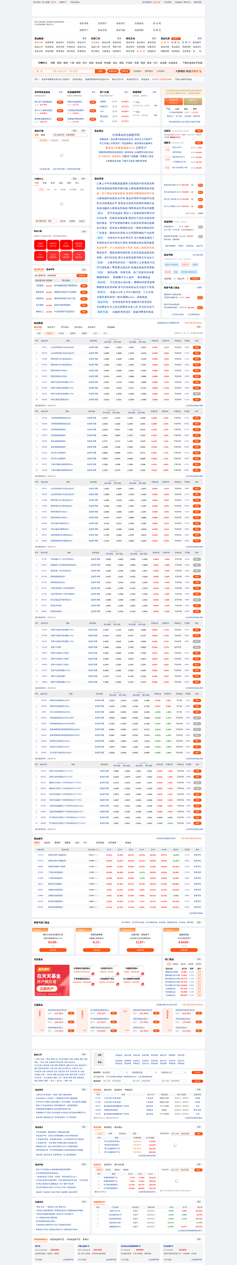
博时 (70, 1059)
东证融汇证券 (67, 1068)
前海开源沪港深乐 (170, 185)
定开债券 (112, 843)
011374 (40, 861)
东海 (85, 1065)
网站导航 (197, 2)
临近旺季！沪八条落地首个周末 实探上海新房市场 (114, 248)
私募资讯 (152, 47)
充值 (199, 131)
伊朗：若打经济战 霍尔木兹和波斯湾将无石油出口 (114, 257)
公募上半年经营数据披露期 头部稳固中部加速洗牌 (114, 183)
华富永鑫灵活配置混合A (60, 399)
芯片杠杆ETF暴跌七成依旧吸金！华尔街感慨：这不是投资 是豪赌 (61, 1102)
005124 (44, 600)
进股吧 (72, 221)
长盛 (67, 1062)
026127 (43, 783)
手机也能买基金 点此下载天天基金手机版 (184, 122)
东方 (76, 1065)
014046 (40, 895)
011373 (40, 855)
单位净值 (43, 140)
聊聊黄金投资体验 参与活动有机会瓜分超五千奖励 (114, 287)
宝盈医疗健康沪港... (171, 297)
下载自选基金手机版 (192, 63)
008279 (44, 653)
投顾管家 (49, 42)
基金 (115, 63)
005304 (40, 907)
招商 (64, 1074)
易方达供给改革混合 (112, 1141)
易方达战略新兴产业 (112, 1148)
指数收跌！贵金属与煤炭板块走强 (116, 139)
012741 (44, 588)
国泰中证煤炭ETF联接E (60, 659)
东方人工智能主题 (170, 206)
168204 (44, 682)
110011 (43, 712)
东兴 (50, 1068)
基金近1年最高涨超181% (120, 147)
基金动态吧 (73, 1192)
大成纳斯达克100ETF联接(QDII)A (170, 989)
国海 (85, 1071)
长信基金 (182, 922)
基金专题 (130, 51)
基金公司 (39, 47)
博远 (76, 1059)
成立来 (175, 850)
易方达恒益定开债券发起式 (60, 600)
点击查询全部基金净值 (194, 406)
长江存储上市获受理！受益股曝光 (116, 143)
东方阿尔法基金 (178, 314)
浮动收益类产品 (73, 1239)
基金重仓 (108, 1127)
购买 (60, 102)
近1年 (142, 850)
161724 (44, 382)
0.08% (187, 541)
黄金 (149, 63)
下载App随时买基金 (183, 79)
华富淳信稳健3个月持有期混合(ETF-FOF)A (65, 794)
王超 (197, 1106)
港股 (121, 63)
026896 (98, 1110)
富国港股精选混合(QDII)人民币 (62, 718)
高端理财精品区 (41, 1239)
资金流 (81, 221)
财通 (70, 1062)
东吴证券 (45, 1068)
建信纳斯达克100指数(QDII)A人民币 (172, 979)
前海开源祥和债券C (62, 305)
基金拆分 (118, 1090)
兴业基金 (162, 922)
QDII (77, 843)
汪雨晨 (197, 1098)
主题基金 (106, 51)
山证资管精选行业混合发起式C (62, 347)
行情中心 (42, 63)
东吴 (41, 1068)
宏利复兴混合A (139, 1028)
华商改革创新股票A (111, 1145)
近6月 (131, 850)
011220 (44, 453)
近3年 (153, 850)
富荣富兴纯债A (56, 611)
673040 (44, 359)
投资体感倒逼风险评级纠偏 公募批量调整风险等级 (114, 188)
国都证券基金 (172, 922)
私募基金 (82, 51)
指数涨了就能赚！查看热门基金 (138, 156)
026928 (43, 823)
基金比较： (98, 1081)
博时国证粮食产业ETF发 (64, 298)
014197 (43, 777)
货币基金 (100, 843)
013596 (44, 388)
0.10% (187, 382)
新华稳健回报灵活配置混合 (66, 285)
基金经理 (50, 269)
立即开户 (141, 147)
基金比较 (106, 42)
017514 (44, 571)
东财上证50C (177, 147)
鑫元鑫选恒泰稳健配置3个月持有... (117, 1106)
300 (55, 189)
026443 (43, 735)
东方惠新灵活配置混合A (99, 1010)
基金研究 (130, 47)
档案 (96, 347)
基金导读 (99, 178)
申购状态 (71, 47)
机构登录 (196, 116)
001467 (44, 529)
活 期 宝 (157, 30)
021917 (44, 606)
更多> (61, 92)
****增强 (136, 112)
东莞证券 (80, 1065)
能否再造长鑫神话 (143, 143)
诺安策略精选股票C (58, 435)
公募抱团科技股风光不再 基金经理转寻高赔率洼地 (114, 198)
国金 (41, 1074)
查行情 (62, 221)
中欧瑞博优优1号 (115, 1215)
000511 (44, 535)
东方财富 (73, 189)
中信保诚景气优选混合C (64, 311)
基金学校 (152, 42)
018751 (44, 347)
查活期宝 (95, 51)
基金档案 (49, 51)
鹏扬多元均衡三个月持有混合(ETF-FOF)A (65, 783)
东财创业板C (177, 152)
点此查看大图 (44, 169)
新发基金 (49, 47)
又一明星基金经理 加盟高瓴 (46, 1218)
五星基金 (186, 51)
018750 (44, 353)
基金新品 (176, 47)
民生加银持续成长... (171, 307)
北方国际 (40, 305)
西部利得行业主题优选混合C (62, 365)
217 (116, 1118)
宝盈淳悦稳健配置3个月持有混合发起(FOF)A (66, 806)
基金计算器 (55, 1192)
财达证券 (42, 1062)
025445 (44, 418)
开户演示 (179, 116)
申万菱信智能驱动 (111, 1185)
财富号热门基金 (41, 922)
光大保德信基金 (194, 314)
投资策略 (141, 47)
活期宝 (165, 42)
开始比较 (197, 1081)
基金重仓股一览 (59, 1155)
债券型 (57, 843)
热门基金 (169, 959)
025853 (43, 724)
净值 (37, 135)
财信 (85, 1062)
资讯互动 (130, 38)
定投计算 (106, 47)
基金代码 (44, 341)
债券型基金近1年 (130, 1077)
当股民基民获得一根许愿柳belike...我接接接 (112, 297)
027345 (44, 582)
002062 (44, 541)
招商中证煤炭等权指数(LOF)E (62, 394)
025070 (43, 753)
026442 (43, 729)
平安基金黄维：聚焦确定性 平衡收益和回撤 (52, 1132)
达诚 (60, 1065)
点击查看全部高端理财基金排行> (190, 1231)
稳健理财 (165, 51)
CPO (102, 111)
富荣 (47, 1071)
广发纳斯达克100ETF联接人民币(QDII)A (172, 995)
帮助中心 (187, 2)
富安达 (75, 1068)
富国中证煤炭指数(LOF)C (60, 670)
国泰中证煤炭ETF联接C (60, 665)
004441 (44, 611)
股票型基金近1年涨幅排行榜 (168, 323)
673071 (44, 370)
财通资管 (74, 1062)
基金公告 (82, 47)
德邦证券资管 (48, 1065)
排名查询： (166, 1170)
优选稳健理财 (74, 92)
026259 (43, 741)
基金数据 (39, 38)
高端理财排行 (99, 1202)
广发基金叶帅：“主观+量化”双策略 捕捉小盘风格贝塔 (56, 1143)
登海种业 (40, 298)
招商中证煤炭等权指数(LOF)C (62, 388)
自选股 (163, 63)
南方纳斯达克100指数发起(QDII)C (172, 985)
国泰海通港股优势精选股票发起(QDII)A (65, 729)
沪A (41, 189)
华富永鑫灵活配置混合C (60, 529)
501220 (43, 771)
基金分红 (82, 42)
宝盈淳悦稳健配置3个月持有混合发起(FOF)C (66, 812)
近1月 (109, 850)
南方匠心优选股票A (58, 453)
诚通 (79, 1062)
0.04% (187, 559)
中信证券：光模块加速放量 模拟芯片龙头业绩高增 (114, 218)
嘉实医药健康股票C (55, 907)
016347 (44, 394)
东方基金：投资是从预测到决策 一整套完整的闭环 (114, 228)
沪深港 (129, 63)
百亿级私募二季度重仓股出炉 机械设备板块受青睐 (114, 267)
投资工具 (95, 38)
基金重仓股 (39, 269)
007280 (43, 700)
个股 (72, 63)
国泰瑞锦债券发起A (58, 577)
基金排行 (120, 23)
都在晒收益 (128, 278)
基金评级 (60, 47)
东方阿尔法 (66, 1065)
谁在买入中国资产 (143, 139)
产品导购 (167, 2)
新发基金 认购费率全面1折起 (139, 152)
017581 (44, 559)
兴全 (53, 1074)
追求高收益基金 (42, 92)
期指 (59, 63)
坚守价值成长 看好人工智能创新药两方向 (119, 213)
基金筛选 (117, 42)
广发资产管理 (79, 1071)
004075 (40, 890)
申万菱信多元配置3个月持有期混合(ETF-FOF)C (67, 823)
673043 (44, 365)
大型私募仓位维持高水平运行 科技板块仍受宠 (53, 1225)
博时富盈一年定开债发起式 (60, 571)
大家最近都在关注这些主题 (166, 1005)
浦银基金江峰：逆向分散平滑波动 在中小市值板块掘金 (57, 1146)
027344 (44, 577)
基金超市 (197, 42)
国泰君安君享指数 (171, 236)
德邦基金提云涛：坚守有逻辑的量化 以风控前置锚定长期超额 (59, 1150)
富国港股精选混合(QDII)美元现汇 (63, 724)
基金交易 (156, 2)
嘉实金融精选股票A (58, 441)
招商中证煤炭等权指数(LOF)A (62, 382)
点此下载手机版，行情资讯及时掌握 (66, 169)
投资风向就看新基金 (189, 272)
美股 (136, 63)
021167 (44, 464)
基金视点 (99, 131)
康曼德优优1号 (115, 1227)
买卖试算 (181, 1055)
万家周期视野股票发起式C (61, 424)
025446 (44, 424)
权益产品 (199, 246)
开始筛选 (195, 278)
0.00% (187, 347)
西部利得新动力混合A (59, 370)
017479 (40, 872)
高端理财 (139, 30)
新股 (91, 63)
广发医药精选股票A (55, 872)
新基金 (128, 843)
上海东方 (71, 1065)
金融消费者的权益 (127, 312)
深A (48, 189)
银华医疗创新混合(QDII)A (60, 741)
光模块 (103, 101)
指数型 (68, 843)
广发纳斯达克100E (179, 162)
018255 (44, 565)
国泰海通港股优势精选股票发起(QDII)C (65, 735)
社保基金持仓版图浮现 (126, 134)
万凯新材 (40, 285)
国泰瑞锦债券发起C (57, 582)
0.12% (187, 359)
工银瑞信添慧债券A (76, 110)
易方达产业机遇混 (170, 199)
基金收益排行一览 (62, 1117)
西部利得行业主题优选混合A (62, 359)
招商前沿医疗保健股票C (57, 861)
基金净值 (83, 23)
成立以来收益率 (41, 1250)
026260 (43, 747)
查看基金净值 (114, 161)
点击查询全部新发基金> (194, 1118)
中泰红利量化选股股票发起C (62, 470)
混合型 (47, 843)
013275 (44, 670)
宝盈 (73, 1059)
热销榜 (200, 213)
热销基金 (176, 51)
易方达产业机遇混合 (43, 102)
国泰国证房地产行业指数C (65, 292)
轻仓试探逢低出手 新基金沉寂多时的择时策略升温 (114, 203)
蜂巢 (79, 1068)
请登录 (53, 2)
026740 (98, 1114)
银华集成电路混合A (43, 119)
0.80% (187, 571)
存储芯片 (104, 106)
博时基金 (190, 922)
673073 (44, 376)
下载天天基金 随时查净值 (134, 161)
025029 (43, 806)
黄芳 (195, 1110)
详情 (155, 106)
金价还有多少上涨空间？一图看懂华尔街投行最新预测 (56, 1098)
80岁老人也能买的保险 (162, 79)
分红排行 (172, 1061)
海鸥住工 (40, 311)
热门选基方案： (100, 1077)
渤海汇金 (49, 1059)
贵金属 (167, 272)
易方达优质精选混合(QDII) (60, 712)
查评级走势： (165, 1133)
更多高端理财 (170, 246)
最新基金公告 (49, 1117)
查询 (198, 1134)
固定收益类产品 (57, 1239)
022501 (44, 659)
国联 (49, 1074)
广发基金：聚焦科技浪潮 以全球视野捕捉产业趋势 (114, 233)
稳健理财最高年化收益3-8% (97, 79)
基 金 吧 (157, 23)
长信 (82, 1062)
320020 (44, 429)
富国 (44, 1071)
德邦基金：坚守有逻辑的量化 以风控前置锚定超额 (114, 223)
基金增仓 (118, 1127)
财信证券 (36, 1065)
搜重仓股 (82, 275)
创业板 (99, 63)
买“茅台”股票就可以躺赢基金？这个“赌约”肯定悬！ (55, 1184)
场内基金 (71, 51)
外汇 (156, 63)
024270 (44, 435)
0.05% (188, 794)
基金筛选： (98, 1072)
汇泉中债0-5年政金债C (112, 1102)
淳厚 (47, 1062)
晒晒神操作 (101, 278)
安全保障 (187, 116)
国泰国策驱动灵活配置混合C (62, 541)
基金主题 (38, 231)
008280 (44, 665)
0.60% (187, 565)
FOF (85, 843)
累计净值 (117, 342)
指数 (53, 63)
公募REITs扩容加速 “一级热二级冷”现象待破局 (54, 1095)
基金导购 (120, 30)
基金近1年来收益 (171, 265)
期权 (65, 63)
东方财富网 (146, 2)
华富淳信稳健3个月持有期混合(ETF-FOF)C (65, 800)
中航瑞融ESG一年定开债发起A (62, 559)
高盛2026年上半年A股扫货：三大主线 (120, 292)
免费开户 (63, 2)
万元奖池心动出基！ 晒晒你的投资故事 (120, 282)
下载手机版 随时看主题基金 (192, 1005)
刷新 (74, 131)
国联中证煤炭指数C (58, 676)
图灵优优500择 (115, 1223)
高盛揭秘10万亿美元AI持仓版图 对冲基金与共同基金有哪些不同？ (61, 1113)
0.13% (191, 995)
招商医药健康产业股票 (56, 866)
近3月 (120, 850)
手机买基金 (75, 2)
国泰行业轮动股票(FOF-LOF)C (61, 777)
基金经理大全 (132, 79)
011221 (44, 458)
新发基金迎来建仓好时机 (166, 838)
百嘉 (62, 1059)
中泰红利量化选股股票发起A (62, 464)
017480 (40, 878)
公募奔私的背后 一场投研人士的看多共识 (119, 263)
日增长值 (154, 341)
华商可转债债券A (75, 102)
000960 (40, 866)
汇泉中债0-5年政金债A (112, 1098)
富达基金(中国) (38, 1071)
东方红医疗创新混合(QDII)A (61, 753)
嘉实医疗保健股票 (55, 884)
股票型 (37, 843)
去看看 (199, 288)
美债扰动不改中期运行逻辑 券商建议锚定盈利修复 (114, 243)
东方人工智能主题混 (43, 110)
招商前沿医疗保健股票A (57, 855)
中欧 (67, 1074)
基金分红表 (48, 1155)
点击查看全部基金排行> (147, 1192)
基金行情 (39, 131)
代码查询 (137, 71)
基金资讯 (130, 42)
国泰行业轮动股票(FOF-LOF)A (61, 771)
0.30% (187, 577)
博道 (45, 1059)
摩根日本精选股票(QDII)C (60, 706)
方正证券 (57, 1071)
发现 (197, 51)
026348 (43, 800)
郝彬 (199, 1110)
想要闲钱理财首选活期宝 (111, 152)
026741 (98, 1106)
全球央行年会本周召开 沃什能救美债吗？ (119, 238)
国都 (70, 1071)
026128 (43, 788)
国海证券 (36, 1074)
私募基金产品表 (42, 1229)
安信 (40, 1059)
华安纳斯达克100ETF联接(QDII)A (170, 992)
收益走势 (54, 140)
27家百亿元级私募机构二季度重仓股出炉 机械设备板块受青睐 (59, 1210)
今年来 (164, 850)
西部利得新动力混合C (59, 376)
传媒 (176, 272)
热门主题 (104, 92)
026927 (43, 817)
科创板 (107, 63)
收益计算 (95, 47)
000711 (40, 884)
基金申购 (154, 1055)
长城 (84, 1059)
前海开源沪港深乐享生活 (57, 1010)
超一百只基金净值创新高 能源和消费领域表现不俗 (114, 193)
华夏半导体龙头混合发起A (100, 1028)
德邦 (43, 1065)
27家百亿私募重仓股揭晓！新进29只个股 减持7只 (55, 1214)
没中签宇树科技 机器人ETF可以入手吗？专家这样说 (56, 1187)
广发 (74, 1071)
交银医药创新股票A (55, 890)
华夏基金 (149, 1110)
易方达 (59, 1074)
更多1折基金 (190, 213)
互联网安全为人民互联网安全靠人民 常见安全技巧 (114, 307)
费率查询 (149, 71)
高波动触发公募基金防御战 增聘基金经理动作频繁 (114, 208)
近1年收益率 (125, 1250)
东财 (57, 1065)
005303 (40, 901)
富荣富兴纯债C (56, 606)
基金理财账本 (71, 1155)
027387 (98, 1098)
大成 (54, 1065)
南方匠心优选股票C (58, 458)
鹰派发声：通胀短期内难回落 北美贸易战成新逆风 (114, 252)
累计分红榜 (119, 1165)
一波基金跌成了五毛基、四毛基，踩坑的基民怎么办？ (56, 1177)
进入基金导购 (198, 255)
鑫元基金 (149, 1106)
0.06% (187, 535)
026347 (43, 794)
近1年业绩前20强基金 (114, 1077)
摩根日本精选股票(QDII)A (60, 700)
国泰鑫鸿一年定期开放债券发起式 (63, 565)
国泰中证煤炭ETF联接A (60, 653)
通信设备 (104, 116)
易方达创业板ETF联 (180, 168)
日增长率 (165, 341)
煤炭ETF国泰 (56, 647)
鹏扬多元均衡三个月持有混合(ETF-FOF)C (65, 788)
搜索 (100, 71)
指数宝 (175, 42)
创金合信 (51, 1062)
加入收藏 (45, 2)
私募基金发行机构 (70, 1229)
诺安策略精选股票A (58, 429)
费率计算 (117, 47)
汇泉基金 (149, 1098)
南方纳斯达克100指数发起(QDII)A (172, 982)
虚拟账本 (117, 51)
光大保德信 (66, 1071)
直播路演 (151, 51)
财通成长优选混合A (55, 1019)
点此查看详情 (68, 1260)
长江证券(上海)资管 (60, 1062)
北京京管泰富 (56, 1059)
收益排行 (197, 47)
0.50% (188, 783)
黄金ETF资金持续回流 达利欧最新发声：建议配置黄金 (57, 1105)
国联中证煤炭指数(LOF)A (60, 682)
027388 (98, 1102)
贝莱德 (66, 1059)
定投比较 (154, 1061)
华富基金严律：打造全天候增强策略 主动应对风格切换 (57, 1136)
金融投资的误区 (113, 312)
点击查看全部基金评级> (147, 1156)
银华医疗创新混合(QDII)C (60, 747)
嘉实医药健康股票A (55, 901)
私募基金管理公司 (56, 1229)
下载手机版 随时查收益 (193, 323)
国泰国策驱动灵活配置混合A (62, 535)
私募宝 (186, 42)
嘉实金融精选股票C (58, 447)
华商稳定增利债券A (76, 119)
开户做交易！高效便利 (110, 156)
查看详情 (197, 855)
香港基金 (60, 51)
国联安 (45, 1074)
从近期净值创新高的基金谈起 (47, 1173)
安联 (37, 1059)
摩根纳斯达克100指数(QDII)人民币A (172, 975)
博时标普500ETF (178, 157)
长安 (81, 1059)
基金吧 (141, 51)
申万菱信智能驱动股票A (99, 1019)
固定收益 (189, 246)
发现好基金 (77, 79)
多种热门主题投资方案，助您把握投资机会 (50, 236)
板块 (78, 63)
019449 (43, 706)
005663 (44, 447)
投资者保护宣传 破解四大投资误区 (120, 302)
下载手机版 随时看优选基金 (191, 838)
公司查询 (160, 71)
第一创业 (60, 1068)
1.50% (188, 718)
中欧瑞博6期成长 (115, 1219)
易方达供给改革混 (170, 192)
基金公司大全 (118, 79)
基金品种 (39, 51)
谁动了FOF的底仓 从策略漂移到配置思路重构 (53, 1169)
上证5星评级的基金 (145, 1077)
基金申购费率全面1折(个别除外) (56, 79)
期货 (143, 63)
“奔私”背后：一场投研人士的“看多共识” (51, 1207)
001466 (44, 399)
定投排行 (102, 23)
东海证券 (36, 1068)
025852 (43, 718)
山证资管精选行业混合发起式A (62, 353)
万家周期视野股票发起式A (61, 418)
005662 (44, 441)
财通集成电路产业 (111, 1177)
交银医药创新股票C (55, 895)
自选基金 (178, 2)
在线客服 (194, 112)
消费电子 (185, 265)
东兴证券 (54, 1068)
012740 (44, 594)
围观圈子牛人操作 (114, 278)
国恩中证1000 (115, 1211)
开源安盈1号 (168, 227)
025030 (43, 812)
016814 (44, 676)
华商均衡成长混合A (55, 1028)
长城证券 (36, 1062)
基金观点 (141, 42)
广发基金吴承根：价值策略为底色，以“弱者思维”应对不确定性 (60, 1139)
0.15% (187, 353)
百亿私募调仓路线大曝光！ (46, 1221)
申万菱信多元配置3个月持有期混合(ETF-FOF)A (67, 817)
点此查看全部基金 (196, 913)
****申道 (136, 102)
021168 (44, 470)
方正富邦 (52, 1071)
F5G (102, 121)
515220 (44, 647)
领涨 (43, 135)
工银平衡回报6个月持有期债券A (62, 594)
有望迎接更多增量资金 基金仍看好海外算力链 (53, 1109)
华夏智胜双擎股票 (111, 1110)
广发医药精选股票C (55, 878)
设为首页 (37, 2)
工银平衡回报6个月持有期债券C (62, 588)
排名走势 (65, 140)
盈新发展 (40, 292)
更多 (84, 38)
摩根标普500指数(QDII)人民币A (171, 972)
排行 (85, 63)
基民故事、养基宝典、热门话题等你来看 (119, 273)
